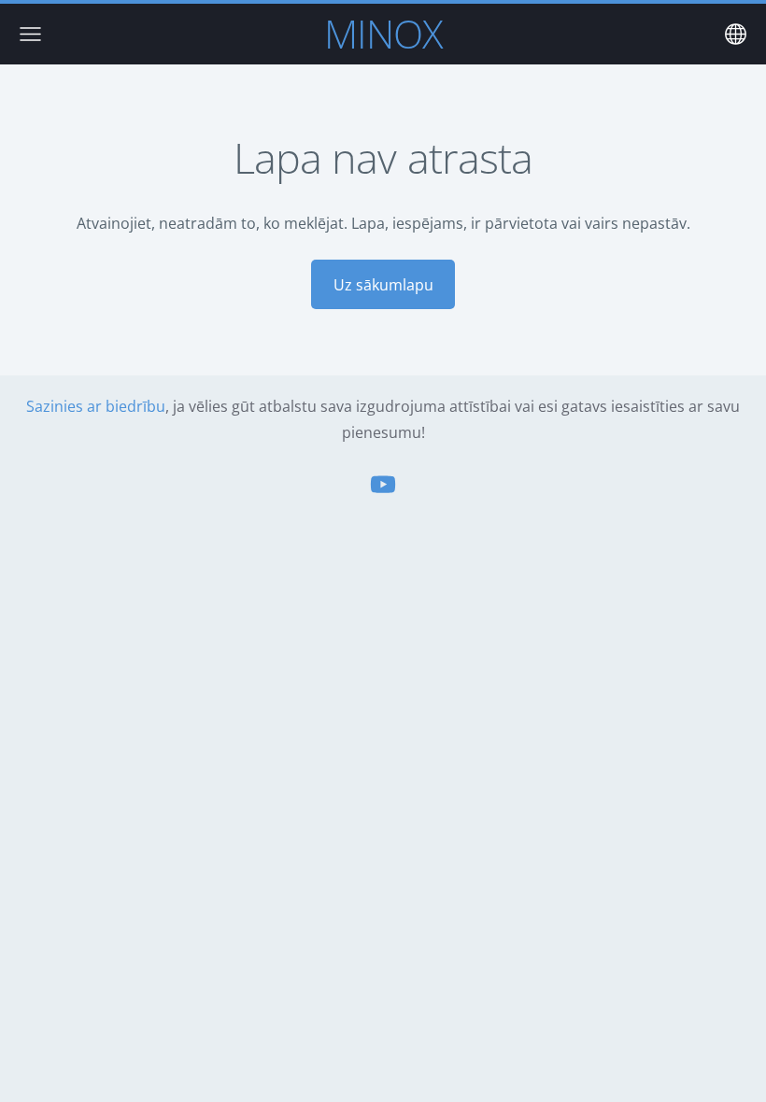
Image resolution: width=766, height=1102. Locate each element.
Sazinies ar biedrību (95, 406)
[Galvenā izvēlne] (30, 34)
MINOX (383, 33)
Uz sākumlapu (383, 285)
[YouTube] (383, 484)
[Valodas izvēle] (735, 34)
